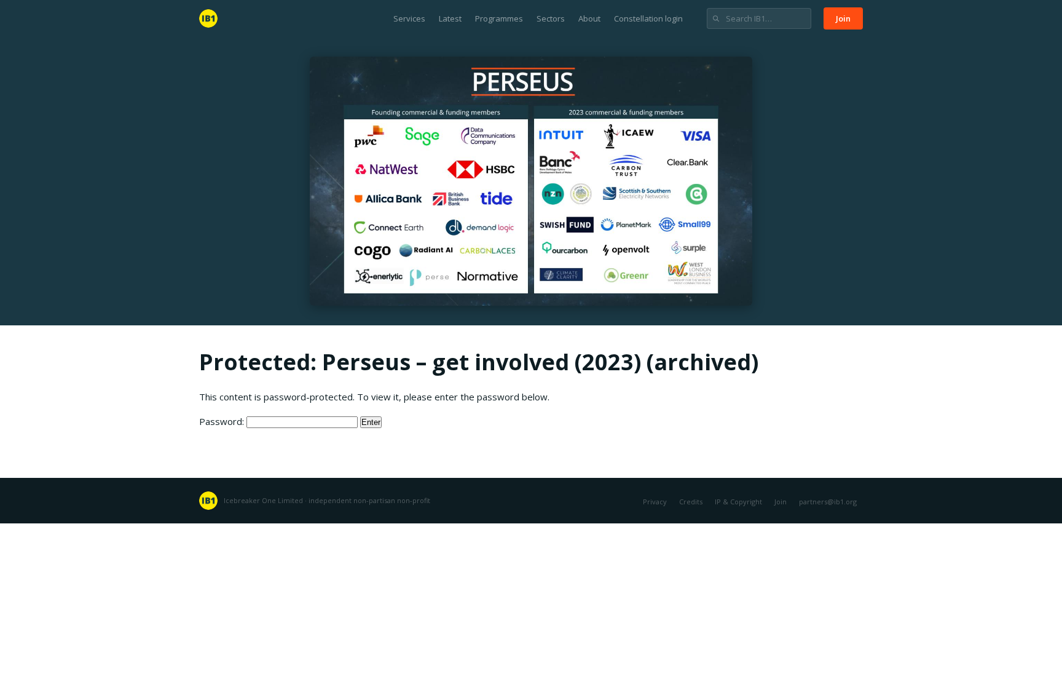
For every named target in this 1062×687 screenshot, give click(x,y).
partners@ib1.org (828, 501)
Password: (222, 421)
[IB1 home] (208, 18)
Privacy (655, 501)
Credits (690, 501)
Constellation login (648, 18)
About (589, 18)
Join (843, 18)
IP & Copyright (738, 501)
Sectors (551, 18)
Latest (450, 18)
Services (409, 18)
